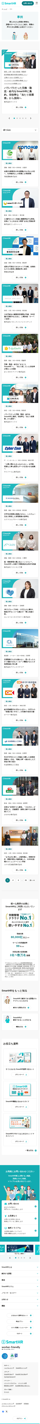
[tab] (15, 1255)
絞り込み (7, 130)
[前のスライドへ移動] (9, 118)
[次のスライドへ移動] (31, 118)
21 (25, 878)
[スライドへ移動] (14, 118)
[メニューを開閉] (36, 3)
